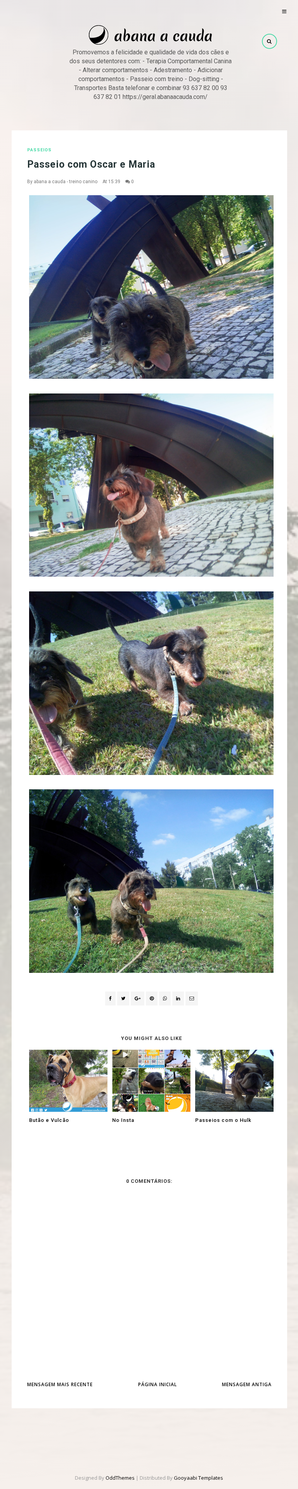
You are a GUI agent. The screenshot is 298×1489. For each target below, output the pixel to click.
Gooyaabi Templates (198, 1477)
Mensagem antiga (247, 1384)
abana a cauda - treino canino (65, 181)
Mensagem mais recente (60, 1384)
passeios (39, 150)
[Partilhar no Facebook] (110, 998)
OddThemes (120, 1477)
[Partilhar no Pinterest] (191, 998)
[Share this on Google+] (137, 998)
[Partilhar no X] (123, 998)
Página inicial (157, 1384)
